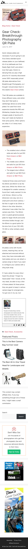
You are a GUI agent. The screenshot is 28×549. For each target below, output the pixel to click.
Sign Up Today (14, 452)
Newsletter (9, 540)
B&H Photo (18, 167)
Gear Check (16, 26)
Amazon (13, 156)
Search (4, 412)
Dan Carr (7, 308)
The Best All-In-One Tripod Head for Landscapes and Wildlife (13, 365)
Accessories (18, 332)
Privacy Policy (17, 540)
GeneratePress (22, 546)
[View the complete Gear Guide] (14, 510)
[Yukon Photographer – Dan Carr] (12, 2)
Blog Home (6, 26)
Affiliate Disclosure (14, 543)
